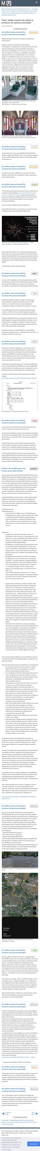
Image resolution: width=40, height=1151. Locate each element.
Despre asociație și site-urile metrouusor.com (15, 9)
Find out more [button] (6, 1149)
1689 (34, 293)
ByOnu (34, 1067)
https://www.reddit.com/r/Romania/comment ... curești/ (19, 242)
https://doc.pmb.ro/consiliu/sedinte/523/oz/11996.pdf (19, 378)
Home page (5, 1120)
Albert (34, 342)
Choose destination (7, 1124)
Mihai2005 (34, 806)
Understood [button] (33, 1144)
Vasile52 (34, 185)
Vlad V (34, 274)
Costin (34, 421)
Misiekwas (34, 1004)
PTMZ (35, 950)
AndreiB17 (33, 469)
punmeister (33, 32)
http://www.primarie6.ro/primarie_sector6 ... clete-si (18, 1057)
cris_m (34, 147)
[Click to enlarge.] (20, 88)
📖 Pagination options (20, 29)
